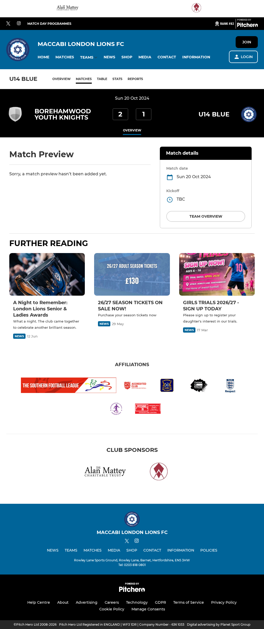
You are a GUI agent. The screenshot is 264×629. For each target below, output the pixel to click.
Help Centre (38, 602)
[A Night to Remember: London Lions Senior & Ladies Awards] (47, 274)
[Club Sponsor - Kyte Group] (196, 8)
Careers (112, 602)
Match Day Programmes (49, 24)
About (63, 602)
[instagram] (18, 23)
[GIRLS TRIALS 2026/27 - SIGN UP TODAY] (217, 274)
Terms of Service (188, 602)
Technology (137, 602)
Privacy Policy (224, 602)
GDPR (160, 602)
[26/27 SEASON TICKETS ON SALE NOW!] (132, 274)
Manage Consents (148, 609)
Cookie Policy (111, 609)
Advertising (86, 602)
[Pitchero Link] (247, 26)
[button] (43, 57)
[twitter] (8, 24)
